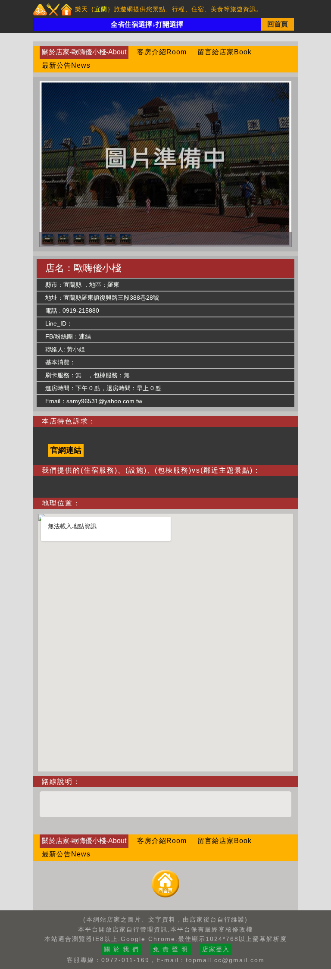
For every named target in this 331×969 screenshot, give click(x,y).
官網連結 (65, 450)
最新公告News (66, 65)
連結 (85, 336)
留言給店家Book (224, 52)
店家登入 (216, 949)
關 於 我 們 (121, 949)
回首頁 (277, 24)
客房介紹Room (162, 52)
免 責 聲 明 (170, 949)
